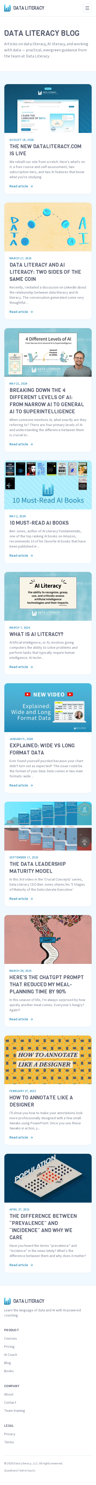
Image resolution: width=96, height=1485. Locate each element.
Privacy (9, 1434)
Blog (7, 1363)
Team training (14, 1410)
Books (9, 1371)
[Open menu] (87, 8)
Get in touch (27, 1470)
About (8, 1394)
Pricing (9, 1346)
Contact (10, 1402)
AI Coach (10, 1354)
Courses (10, 1338)
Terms (9, 1442)
